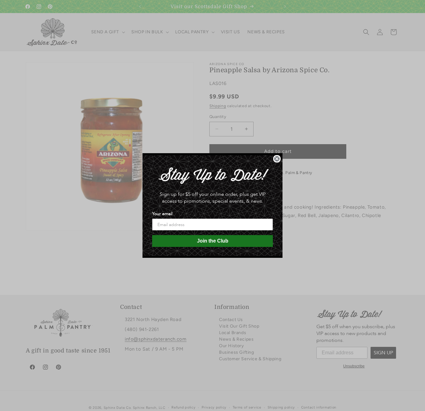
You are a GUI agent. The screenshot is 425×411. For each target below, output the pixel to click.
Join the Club (212, 240)
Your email (162, 214)
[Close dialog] (277, 159)
